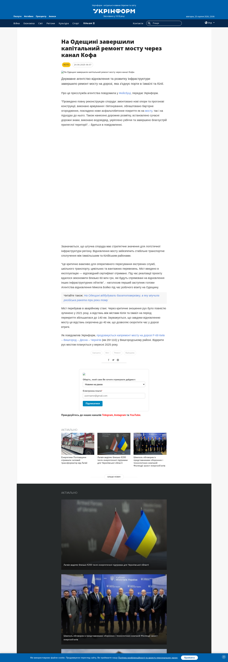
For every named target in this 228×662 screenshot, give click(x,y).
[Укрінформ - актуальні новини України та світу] (114, 11)
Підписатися (93, 403)
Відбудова (129, 353)
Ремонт (117, 353)
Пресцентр (41, 16)
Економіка (29, 23)
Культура (64, 23)
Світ (40, 23)
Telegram (107, 415)
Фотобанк (28, 16)
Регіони (51, 23)
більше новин (114, 477)
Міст (107, 353)
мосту (148, 110)
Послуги (17, 16)
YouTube (135, 415)
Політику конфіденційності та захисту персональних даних (148, 657)
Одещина (96, 353)
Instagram (120, 415)
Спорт (75, 23)
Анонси (52, 16)
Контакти (138, 23)
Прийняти (189, 657)
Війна (16, 23)
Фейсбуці (125, 93)
